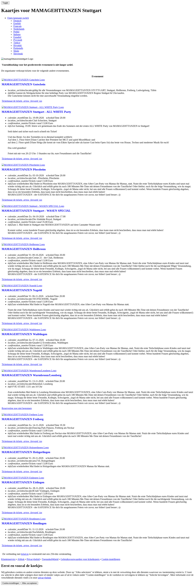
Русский (17, 40)
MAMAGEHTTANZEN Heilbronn (24, 249)
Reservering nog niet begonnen (17, 408)
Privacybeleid (33, 559)
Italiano (17, 34)
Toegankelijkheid (50, 559)
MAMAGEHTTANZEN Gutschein (23, 84)
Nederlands (18, 29)
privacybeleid (44, 577)
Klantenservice (8, 559)
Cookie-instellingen (110, 559)
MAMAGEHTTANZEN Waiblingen (24, 334)
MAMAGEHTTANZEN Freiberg (23, 419)
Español (17, 37)
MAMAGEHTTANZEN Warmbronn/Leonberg (31, 375)
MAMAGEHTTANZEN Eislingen (23, 482)
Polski (16, 31)
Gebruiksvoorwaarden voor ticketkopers (80, 559)
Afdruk (21, 559)
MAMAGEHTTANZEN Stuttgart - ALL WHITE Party (36, 111)
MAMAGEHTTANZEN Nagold (22, 290)
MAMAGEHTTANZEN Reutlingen (24, 523)
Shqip (16, 51)
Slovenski (18, 53)
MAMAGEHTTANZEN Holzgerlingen (26, 452)
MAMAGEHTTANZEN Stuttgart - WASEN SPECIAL (36, 210)
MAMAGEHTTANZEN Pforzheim (24, 169)
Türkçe (16, 42)
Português (18, 48)
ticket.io (25, 554)
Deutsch (17, 20)
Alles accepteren (29, 583)
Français (17, 26)
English (17, 23)
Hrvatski (17, 45)
